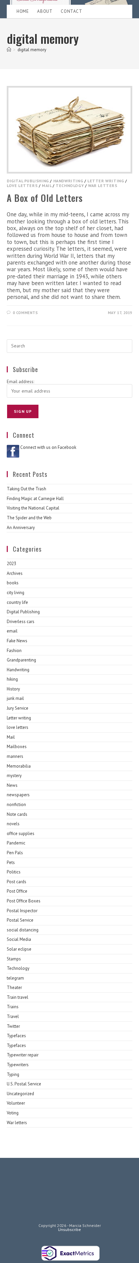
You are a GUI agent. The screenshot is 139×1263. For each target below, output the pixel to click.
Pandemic (16, 843)
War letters (102, 185)
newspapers (18, 795)
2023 (11, 563)
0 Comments (25, 312)
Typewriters (18, 1065)
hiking (12, 679)
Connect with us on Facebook (48, 447)
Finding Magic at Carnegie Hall (35, 498)
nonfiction (16, 804)
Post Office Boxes (23, 901)
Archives (15, 573)
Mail (46, 185)
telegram (15, 978)
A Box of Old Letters (45, 198)
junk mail (15, 698)
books (13, 583)
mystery (14, 775)
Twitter (13, 1026)
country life (17, 602)
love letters (22, 185)
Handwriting (68, 180)
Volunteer (16, 1103)
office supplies (20, 833)
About (44, 11)
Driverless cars (20, 621)
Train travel (17, 997)
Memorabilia (19, 766)
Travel (13, 1016)
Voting (13, 1113)
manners (15, 756)
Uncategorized (20, 1094)
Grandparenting (21, 660)
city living (15, 592)
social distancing (22, 930)
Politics (14, 872)
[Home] (9, 50)
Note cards (17, 814)
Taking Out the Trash (26, 489)
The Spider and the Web (29, 518)
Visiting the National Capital (33, 508)
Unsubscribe (69, 1229)
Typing (13, 1074)
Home (23, 11)
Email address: (20, 381)
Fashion (14, 650)
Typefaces (16, 1036)
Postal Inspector (22, 911)
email (12, 631)
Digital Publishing (28, 180)
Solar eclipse (19, 949)
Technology (70, 185)
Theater (14, 987)
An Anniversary (21, 527)
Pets (11, 862)
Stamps (14, 959)
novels (13, 824)
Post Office (17, 891)
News (12, 785)
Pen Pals (15, 853)
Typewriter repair (22, 1055)
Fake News (17, 641)
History (13, 689)
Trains (13, 1007)
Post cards (16, 882)
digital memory (32, 50)
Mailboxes (17, 746)
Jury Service (17, 708)
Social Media (19, 939)
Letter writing (105, 180)
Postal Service (20, 920)
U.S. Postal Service (24, 1084)
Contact (71, 11)
